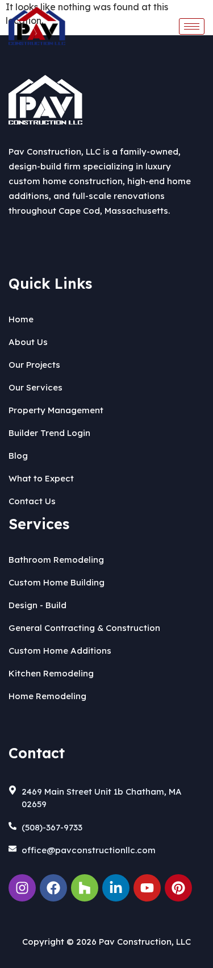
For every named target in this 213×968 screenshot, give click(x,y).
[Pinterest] (178, 887)
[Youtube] (147, 887)
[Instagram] (22, 887)
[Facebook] (53, 887)
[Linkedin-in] (116, 887)
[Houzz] (84, 887)
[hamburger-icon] (191, 26)
